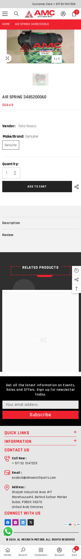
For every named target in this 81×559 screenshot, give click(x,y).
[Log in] (63, 14)
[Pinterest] (23, 522)
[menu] (5, 13)
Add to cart (37, 187)
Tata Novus (27, 126)
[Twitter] (30, 522)
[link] (23, 552)
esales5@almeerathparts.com (34, 478)
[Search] (16, 13)
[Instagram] (15, 522)
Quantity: (10, 164)
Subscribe (41, 415)
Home (6, 24)
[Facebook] (7, 522)
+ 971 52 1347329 (64, 4)
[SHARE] (75, 186)
